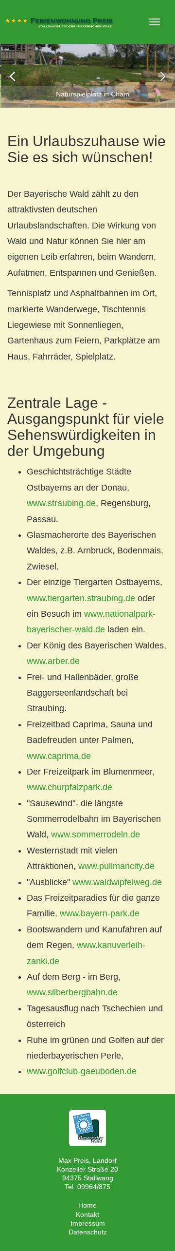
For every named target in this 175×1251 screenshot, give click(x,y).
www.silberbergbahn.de (72, 992)
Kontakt (87, 1214)
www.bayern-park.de (100, 913)
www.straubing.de (61, 503)
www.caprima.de (59, 756)
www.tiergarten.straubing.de (81, 598)
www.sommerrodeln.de (95, 834)
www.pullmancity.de (116, 866)
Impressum (87, 1223)
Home (87, 1205)
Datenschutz (88, 1232)
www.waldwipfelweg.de (117, 882)
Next (162, 76)
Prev (12, 76)
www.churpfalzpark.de (69, 787)
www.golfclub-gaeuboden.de (82, 1071)
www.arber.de (53, 661)
